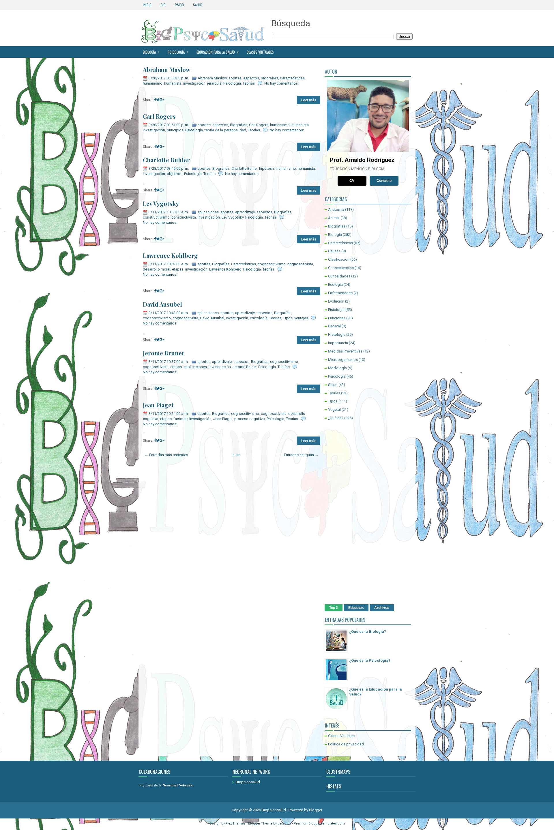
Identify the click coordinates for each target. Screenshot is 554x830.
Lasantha (284, 823)
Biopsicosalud (248, 782)
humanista (172, 83)
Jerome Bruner (164, 353)
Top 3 (333, 608)
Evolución (336, 301)
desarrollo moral (156, 269)
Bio (163, 4)
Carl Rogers (159, 116)
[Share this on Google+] (162, 100)
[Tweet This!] (158, 100)
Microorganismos (343, 359)
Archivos (381, 608)
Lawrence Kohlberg (170, 255)
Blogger (315, 810)
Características (292, 78)
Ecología (335, 284)
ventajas (301, 318)
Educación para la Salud (217, 52)
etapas (178, 269)
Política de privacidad (346, 744)
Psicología (178, 52)
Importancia (338, 343)
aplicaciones (208, 212)
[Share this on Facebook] (155, 100)
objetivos (174, 173)
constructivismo (156, 217)
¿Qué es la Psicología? (369, 660)
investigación (194, 83)
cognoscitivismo (272, 264)
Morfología (337, 368)
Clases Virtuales (260, 52)
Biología (151, 52)
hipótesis (267, 168)
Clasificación (338, 259)
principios (175, 130)
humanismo (152, 83)
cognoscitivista (300, 264)
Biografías (269, 78)
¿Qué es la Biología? (367, 631)
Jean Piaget (158, 405)
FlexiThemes (236, 823)
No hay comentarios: (281, 83)
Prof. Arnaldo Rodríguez (362, 159)
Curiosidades (339, 276)
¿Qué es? (335, 418)
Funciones (336, 318)
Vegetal (334, 409)
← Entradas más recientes (166, 455)
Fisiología (336, 309)
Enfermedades (340, 293)
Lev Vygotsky (161, 203)
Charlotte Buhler (166, 160)
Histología (336, 334)
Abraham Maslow (166, 69)
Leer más (308, 100)
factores (180, 419)
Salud (197, 4)
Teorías (249, 83)
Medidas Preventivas (345, 351)
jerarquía (214, 83)
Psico (179, 4)
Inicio (147, 4)
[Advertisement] (368, 513)
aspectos (251, 78)
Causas (334, 251)
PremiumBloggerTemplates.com (319, 823)
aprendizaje (245, 212)
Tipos (288, 318)
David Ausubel (162, 304)
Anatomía (336, 209)
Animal (334, 218)
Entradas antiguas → (301, 455)
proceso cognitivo (249, 419)
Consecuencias (341, 268)
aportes (235, 78)
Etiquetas (356, 608)
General (334, 326)
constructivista (183, 217)
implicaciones (195, 367)
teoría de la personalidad (225, 130)
